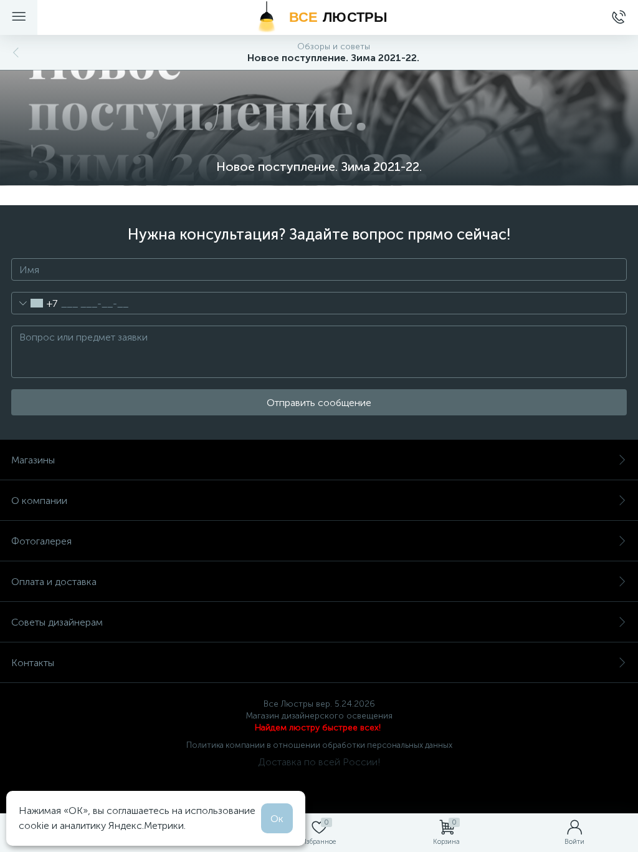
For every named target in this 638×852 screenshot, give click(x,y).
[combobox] (34, 303)
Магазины (33, 460)
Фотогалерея (41, 541)
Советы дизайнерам (57, 622)
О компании (39, 500)
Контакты (32, 663)
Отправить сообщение (319, 403)
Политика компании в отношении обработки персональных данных (319, 745)
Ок (276, 819)
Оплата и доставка (54, 582)
